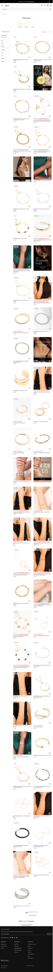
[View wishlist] (45, 5)
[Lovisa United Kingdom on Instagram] (10, 937)
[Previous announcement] (4, 1)
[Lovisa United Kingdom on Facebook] (12, 937)
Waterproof (19, 26)
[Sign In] (48, 5)
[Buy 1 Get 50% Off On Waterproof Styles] (22, 168)
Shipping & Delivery (18, 948)
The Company (3, 944)
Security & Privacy (29, 965)
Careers (2, 948)
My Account (16, 952)
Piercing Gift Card (31, 954)
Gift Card (29, 952)
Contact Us (16, 944)
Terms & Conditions (4, 965)
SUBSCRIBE (49, 934)
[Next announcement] (46, 1)
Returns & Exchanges (18, 950)
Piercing (29, 950)
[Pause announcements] (49, 1)
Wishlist (29, 946)
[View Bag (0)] (50, 5)
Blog (29, 956)
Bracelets (26, 26)
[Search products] (50, 9)
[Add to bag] (29, 57)
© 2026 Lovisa (3, 967)
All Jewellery (5, 14)
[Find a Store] (42, 5)
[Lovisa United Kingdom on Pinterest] (16, 937)
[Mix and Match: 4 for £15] (43, 469)
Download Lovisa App (32, 944)
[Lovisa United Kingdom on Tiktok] (14, 937)
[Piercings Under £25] (43, 349)
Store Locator (30, 948)
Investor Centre (3, 946)
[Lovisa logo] (7, 5)
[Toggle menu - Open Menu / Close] (2, 5)
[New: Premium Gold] (43, 257)
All (1, 14)
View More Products (32, 915)
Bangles (33, 26)
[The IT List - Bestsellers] (43, 77)
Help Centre (16, 946)
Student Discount (31, 958)
